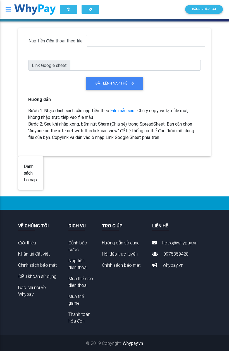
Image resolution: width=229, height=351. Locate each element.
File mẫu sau (122, 110)
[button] (68, 9)
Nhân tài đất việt (34, 254)
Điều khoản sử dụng (37, 276)
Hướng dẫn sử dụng (121, 243)
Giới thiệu (27, 243)
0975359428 (175, 254)
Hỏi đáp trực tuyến (120, 254)
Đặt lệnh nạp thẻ (113, 83)
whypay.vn (172, 265)
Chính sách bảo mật (37, 265)
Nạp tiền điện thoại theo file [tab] (55, 41)
